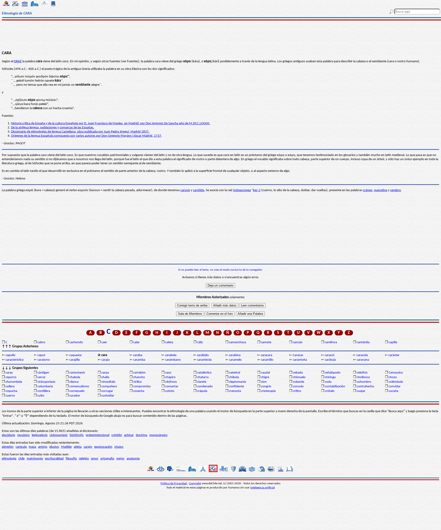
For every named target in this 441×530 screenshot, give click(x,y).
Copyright (195, 483)
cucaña (393, 391)
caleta (169, 342)
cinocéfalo (108, 382)
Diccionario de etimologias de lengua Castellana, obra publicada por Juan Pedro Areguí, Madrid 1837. (80, 131)
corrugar (107, 391)
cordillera (43, 391)
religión (84, 458)
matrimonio (35, 458)
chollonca (363, 377)
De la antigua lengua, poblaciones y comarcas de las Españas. (52, 127)
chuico (118, 447)
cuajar (361, 391)
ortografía (107, 458)
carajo (105, 360)
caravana (363, 360)
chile (21, 458)
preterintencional (97, 435)
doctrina (141, 435)
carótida (198, 190)
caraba (137, 355)
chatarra (203, 377)
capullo (10, 355)
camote (266, 342)
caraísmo (43, 360)
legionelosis (40, 435)
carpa (105, 372)
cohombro (364, 382)
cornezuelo (77, 391)
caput (41, 355)
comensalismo (79, 386)
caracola (362, 355)
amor (94, 458)
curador (74, 395)
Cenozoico (396, 372)
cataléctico (204, 372)
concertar (171, 386)
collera (10, 386)
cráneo (367, 190)
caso (168, 372)
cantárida (363, 342)
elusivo (54, 447)
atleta (78, 447)
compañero (109, 386)
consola (298, 386)
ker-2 (256, 190)
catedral (234, 372)
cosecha (138, 391)
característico (15, 360)
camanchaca (237, 342)
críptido (116, 435)
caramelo (235, 360)
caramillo (267, 360)
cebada (298, 372)
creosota (235, 391)
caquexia (75, 355)
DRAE (18, 61)
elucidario (8, 435)
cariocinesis (77, 372)
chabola (74, 377)
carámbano (173, 360)
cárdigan (43, 372)
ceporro (11, 377)
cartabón (139, 372)
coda (328, 382)
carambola (204, 360)
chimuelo (299, 377)
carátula (330, 360)
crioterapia (268, 391)
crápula (202, 391)
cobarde (298, 382)
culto (40, 395)
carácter (393, 355)
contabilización (335, 386)
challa (105, 377)
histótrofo (77, 435)
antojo (42, 447)
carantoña (300, 360)
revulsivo (23, 435)
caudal (265, 372)
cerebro (395, 190)
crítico (297, 391)
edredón (8, 447)
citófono (171, 382)
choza (393, 377)
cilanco (74, 382)
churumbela (14, 382)
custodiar (107, 395)
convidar (395, 386)
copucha (11, 391)
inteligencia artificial (262, 487)
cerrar (41, 377)
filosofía (71, 458)
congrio (266, 386)
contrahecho (365, 386)
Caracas (298, 355)
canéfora (331, 342)
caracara (266, 355)
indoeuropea (242, 190)
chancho (139, 377)
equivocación (103, 447)
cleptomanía (237, 382)
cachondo (76, 342)
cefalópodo (332, 372)
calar (136, 342)
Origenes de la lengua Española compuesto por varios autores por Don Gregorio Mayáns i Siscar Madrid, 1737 (86, 136)
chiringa (330, 377)
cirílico (137, 382)
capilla (393, 342)
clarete (201, 382)
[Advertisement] (220, 35)
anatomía (133, 458)
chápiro (170, 377)
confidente (236, 386)
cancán (297, 342)
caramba (139, 360)
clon (264, 382)
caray (9, 372)
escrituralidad (54, 458)
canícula (21, 447)
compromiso (142, 386)
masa (32, 447)
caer (104, 342)
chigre (265, 377)
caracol (329, 355)
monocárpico (158, 435)
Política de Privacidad (174, 483)
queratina (380, 190)
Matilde (66, 447)
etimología (9, 458)
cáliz (200, 342)
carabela (170, 355)
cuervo (10, 395)
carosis (185, 190)
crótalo (329, 391)
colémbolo (396, 382)
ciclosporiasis (46, 382)
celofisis (362, 372)
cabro (41, 342)
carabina (234, 355)
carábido (203, 355)
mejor (120, 458)
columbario (45, 386)
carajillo (74, 360)
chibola (234, 377)
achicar (129, 435)
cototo (169, 391)
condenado (205, 386)
